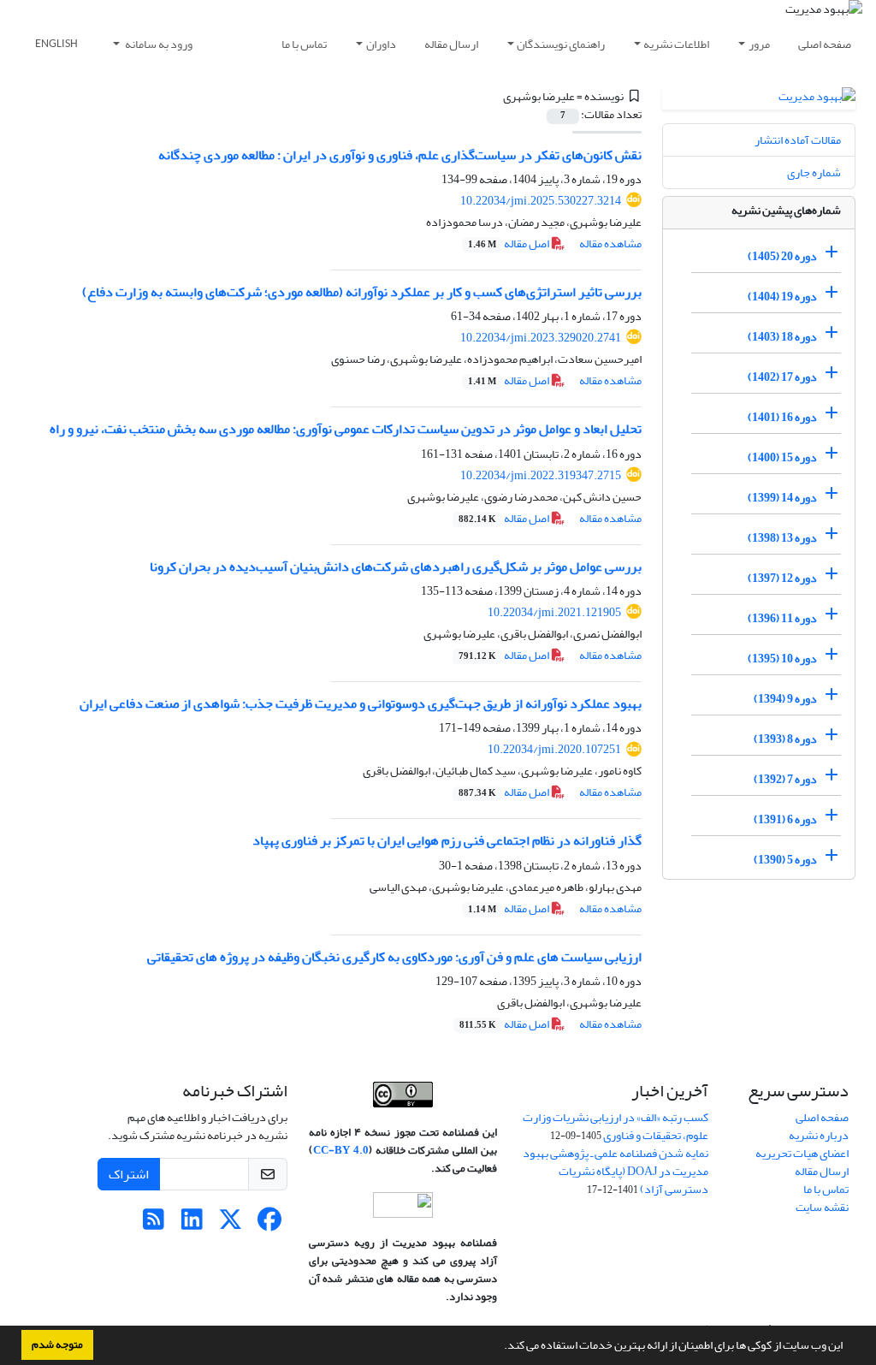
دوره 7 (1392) (785, 779)
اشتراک (129, 1174)
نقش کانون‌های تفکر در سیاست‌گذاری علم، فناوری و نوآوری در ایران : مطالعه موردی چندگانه (400, 155)
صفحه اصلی (824, 44)
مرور (759, 44)
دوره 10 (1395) (782, 658)
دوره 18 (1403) (782, 336)
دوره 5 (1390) (785, 859)
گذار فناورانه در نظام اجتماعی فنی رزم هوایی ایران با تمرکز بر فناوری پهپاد (447, 840)
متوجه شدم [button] (57, 1344)
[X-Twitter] (230, 1224)
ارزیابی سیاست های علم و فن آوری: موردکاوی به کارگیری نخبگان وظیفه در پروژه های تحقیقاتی (394, 957)
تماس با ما (304, 44)
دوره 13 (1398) (782, 537)
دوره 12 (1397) (782, 578)
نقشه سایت (822, 1207)
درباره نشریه (819, 1135)
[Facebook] (269, 1224)
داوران (381, 44)
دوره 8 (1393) (785, 739)
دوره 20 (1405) (782, 256)
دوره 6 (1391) (785, 819)
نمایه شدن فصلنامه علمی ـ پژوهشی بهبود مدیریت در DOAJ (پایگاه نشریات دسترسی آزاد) (615, 1171)
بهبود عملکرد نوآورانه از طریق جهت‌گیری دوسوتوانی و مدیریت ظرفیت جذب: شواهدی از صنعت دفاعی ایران (361, 703)
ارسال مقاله (451, 44)
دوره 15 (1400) (782, 457)
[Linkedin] (192, 1224)
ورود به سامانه (157, 44)
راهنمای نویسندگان (561, 44)
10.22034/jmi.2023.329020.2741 (540, 337)
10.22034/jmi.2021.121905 (554, 612)
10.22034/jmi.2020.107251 (554, 749)
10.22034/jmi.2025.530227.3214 (540, 200)
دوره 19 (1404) (782, 296)
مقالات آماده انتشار (798, 139)
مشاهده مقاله (610, 243)
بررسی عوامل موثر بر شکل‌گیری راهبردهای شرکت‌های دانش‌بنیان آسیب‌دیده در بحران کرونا (396, 566)
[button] (499, 1347)
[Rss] (153, 1224)
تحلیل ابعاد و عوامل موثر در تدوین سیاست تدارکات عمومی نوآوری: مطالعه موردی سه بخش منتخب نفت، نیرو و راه (346, 429)
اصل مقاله (509, 243)
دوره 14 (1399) (782, 497)
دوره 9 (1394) (785, 698)
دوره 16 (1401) (782, 417)
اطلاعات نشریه (676, 44)
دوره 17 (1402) (782, 377)
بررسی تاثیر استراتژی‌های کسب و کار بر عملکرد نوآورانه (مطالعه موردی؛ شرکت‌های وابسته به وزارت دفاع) (362, 292)
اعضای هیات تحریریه (802, 1153)
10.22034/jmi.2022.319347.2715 (540, 475)
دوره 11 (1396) (782, 618)
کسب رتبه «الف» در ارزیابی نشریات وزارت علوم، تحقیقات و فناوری (615, 1126)
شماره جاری (814, 172)
